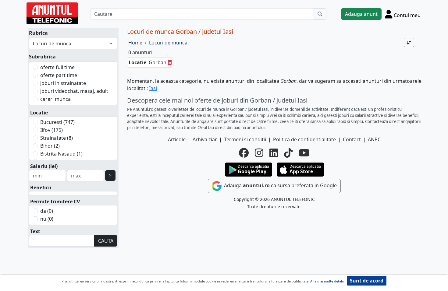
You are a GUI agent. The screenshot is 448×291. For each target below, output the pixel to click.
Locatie (39, 112)
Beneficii (40, 187)
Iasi (153, 88)
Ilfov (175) (51, 130)
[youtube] (304, 153)
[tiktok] (288, 153)
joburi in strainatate (63, 83)
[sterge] (170, 62)
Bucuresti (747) (57, 122)
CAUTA (105, 240)
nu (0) (46, 219)
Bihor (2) (50, 145)
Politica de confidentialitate (304, 139)
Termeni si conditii (245, 139)
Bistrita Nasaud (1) (61, 153)
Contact (352, 139)
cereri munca (55, 99)
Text (35, 231)
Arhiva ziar (205, 139)
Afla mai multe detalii (327, 281)
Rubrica (38, 33)
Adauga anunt (361, 14)
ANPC (374, 139)
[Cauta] (320, 14)
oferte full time (57, 67)
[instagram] (259, 153)
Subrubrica (42, 56)
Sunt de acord (366, 280)
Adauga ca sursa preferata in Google (280, 185)
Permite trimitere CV (55, 201)
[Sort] (409, 42)
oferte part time (58, 75)
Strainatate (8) (56, 138)
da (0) (46, 211)
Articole (177, 139)
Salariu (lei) (44, 166)
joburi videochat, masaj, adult (74, 91)
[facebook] (244, 153)
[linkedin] (273, 153)
